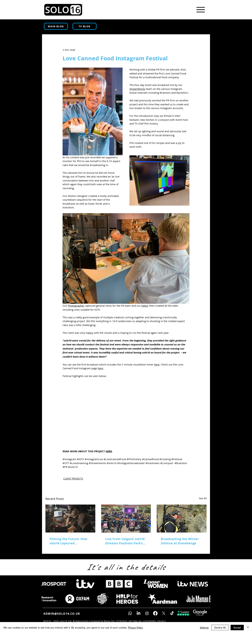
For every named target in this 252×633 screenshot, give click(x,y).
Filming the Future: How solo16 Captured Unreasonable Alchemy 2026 (68, 541)
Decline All (220, 627)
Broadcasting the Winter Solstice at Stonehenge (180, 541)
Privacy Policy (135, 627)
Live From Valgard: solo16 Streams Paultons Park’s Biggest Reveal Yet (125, 541)
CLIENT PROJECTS (73, 478)
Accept (237, 627)
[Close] (248, 627)
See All (203, 498)
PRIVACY (161, 621)
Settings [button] (204, 627)
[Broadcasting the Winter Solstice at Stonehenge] (182, 519)
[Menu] (200, 10)
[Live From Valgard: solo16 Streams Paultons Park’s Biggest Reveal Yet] (126, 519)
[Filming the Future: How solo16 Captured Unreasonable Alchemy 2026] (70, 519)
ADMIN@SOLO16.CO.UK (61, 614)
